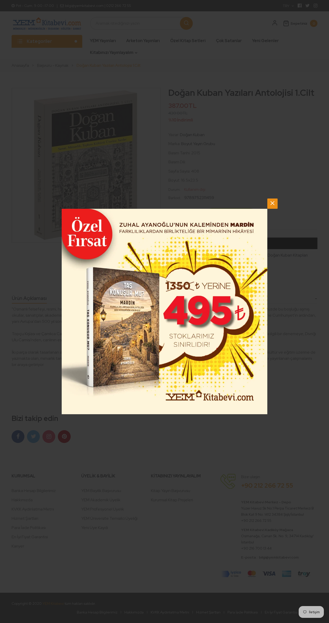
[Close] (272, 204)
